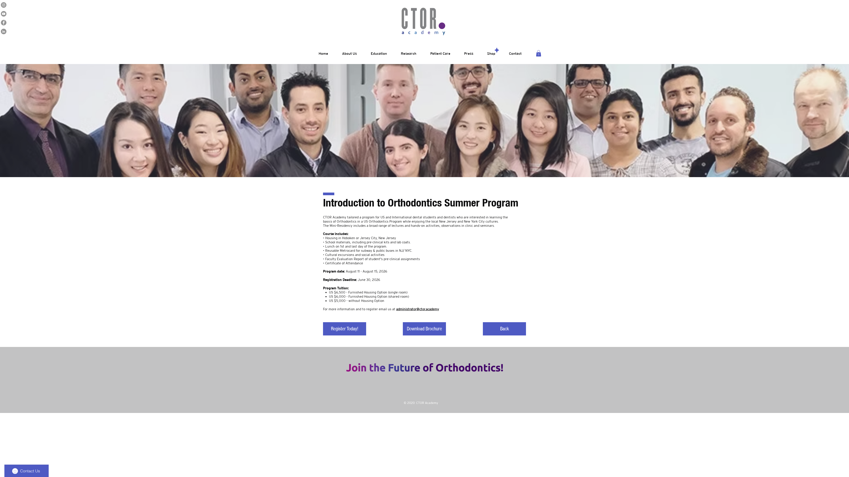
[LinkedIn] (3, 31)
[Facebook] (3, 22)
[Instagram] (3, 5)
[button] (538, 53)
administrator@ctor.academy (417, 309)
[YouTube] (3, 14)
